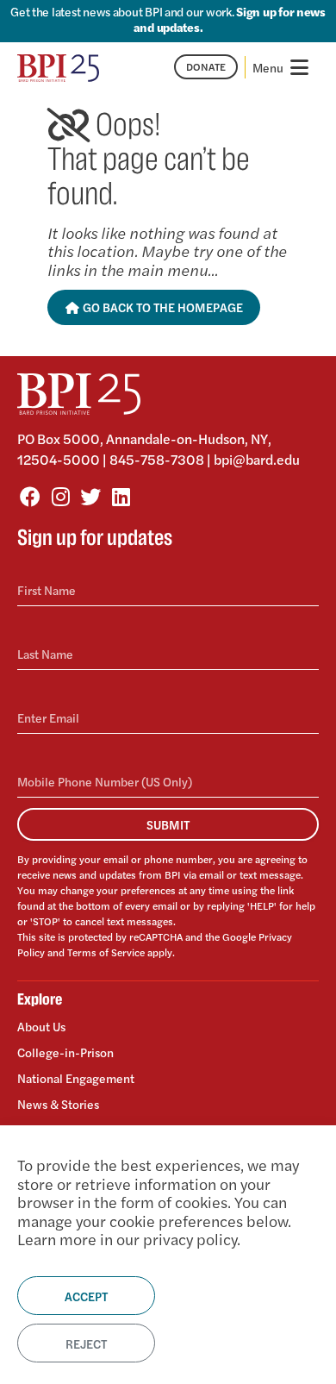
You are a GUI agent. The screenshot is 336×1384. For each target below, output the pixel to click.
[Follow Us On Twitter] (90, 495)
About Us (41, 1026)
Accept (86, 1296)
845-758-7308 (156, 459)
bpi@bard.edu (257, 459)
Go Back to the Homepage (161, 307)
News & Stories (58, 1103)
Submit (168, 824)
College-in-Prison (65, 1052)
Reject (86, 1343)
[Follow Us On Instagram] (60, 495)
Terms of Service (106, 952)
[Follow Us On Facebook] (30, 495)
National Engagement (75, 1078)
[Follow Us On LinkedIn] (121, 495)
